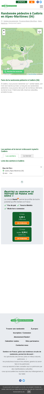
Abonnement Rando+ (22, 337)
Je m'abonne (22, 223)
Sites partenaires (32, 341)
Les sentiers (11, 156)
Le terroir (27, 156)
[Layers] (39, 31)
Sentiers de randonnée (11, 21)
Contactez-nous (22, 345)
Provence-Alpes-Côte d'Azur (28, 21)
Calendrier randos (12, 341)
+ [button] (4, 30)
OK (29, 392)
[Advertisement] (22, 117)
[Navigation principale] (41, 6)
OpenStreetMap (32, 74)
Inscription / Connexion (22, 333)
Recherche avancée (14, 72)
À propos (21, 2)
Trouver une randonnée (15, 329)
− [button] (4, 33)
